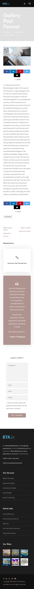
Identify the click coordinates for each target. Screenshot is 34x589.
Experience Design (9, 483)
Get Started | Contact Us (11, 519)
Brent (8, 32)
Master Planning (8, 478)
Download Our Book (9, 533)
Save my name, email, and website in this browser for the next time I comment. (16, 406)
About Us (6, 524)
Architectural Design (9, 488)
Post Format (19, 32)
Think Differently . (8, 514)
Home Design (7, 493)
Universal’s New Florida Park (17, 263)
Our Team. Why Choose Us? (11, 528)
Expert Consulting (9, 497)
